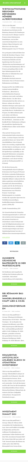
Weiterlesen (14, 284)
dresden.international (12, 3)
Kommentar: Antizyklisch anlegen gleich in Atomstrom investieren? (13, 360)
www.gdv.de (6, 237)
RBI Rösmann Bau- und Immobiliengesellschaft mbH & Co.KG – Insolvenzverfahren (14, 301)
